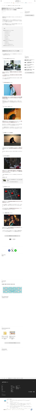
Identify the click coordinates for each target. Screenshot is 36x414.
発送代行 (17, 408)
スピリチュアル (4, 11)
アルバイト (11, 400)
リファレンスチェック (29, 408)
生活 (6, 5)
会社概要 (12, 409)
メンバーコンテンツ (22, 2)
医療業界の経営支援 (13, 407)
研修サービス (11, 408)
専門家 (5, 284)
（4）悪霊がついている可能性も (7, 35)
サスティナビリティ (17, 409)
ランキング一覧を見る (29, 72)
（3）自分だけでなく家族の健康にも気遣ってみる (8, 44)
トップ (4, 2)
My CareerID (22, 404)
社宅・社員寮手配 (25, 408)
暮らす (13, 2)
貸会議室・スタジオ (22, 408)
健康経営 (19, 408)
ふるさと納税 (16, 404)
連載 (17, 2)
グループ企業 (20, 409)
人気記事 (3, 284)
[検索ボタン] (34, 1)
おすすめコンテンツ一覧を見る (29, 15)
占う (15, 2)
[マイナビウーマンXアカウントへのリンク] (32, 391)
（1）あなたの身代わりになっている (7, 31)
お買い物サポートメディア (29, 404)
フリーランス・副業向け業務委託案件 (26, 400)
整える (8, 2)
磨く (9, 2)
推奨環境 (11, 390)
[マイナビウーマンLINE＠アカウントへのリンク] (31, 391)
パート (12, 400)
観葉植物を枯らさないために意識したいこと (8, 40)
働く (6, 2)
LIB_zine (2, 12)
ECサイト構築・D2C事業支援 (12, 404)
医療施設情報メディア (25, 404)
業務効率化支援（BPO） (14, 408)
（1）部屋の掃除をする (6, 41)
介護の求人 (11, 407)
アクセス (14, 409)
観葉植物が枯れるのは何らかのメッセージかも (8, 45)
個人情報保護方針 (23, 409)
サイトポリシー (12, 389)
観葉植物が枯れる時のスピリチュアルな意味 (8, 30)
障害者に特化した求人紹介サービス (20, 400)
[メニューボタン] (1, 1)
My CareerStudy (19, 404)
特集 (18, 2)
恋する (11, 2)
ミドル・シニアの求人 (15, 400)
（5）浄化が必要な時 (6, 36)
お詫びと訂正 (12, 391)
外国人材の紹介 (17, 407)
